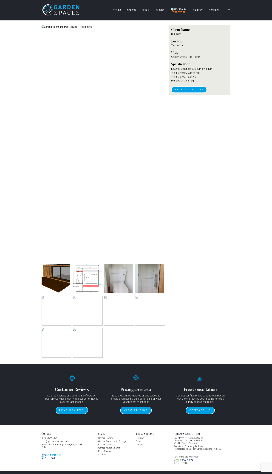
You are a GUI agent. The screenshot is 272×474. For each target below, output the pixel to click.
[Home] (105, 10)
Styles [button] (117, 10)
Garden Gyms (105, 444)
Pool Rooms (104, 451)
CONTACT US (200, 410)
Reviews (140, 438)
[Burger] (226, 10)
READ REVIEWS (71, 410)
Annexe (101, 454)
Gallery (198, 10)
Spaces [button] (131, 10)
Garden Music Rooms (109, 448)
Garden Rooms (105, 438)
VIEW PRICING (136, 410)
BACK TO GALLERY (189, 90)
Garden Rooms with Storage (112, 441)
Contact (214, 10)
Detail (145, 10)
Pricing (160, 10)
